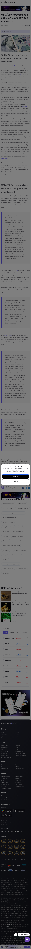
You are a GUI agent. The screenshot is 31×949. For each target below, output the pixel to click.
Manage (15, 481)
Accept (15, 476)
